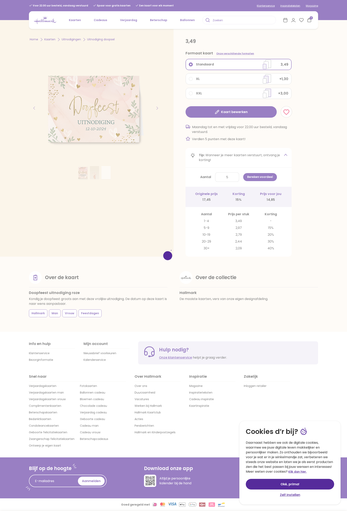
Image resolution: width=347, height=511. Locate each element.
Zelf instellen (290, 495)
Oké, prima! (290, 484)
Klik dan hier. (297, 472)
